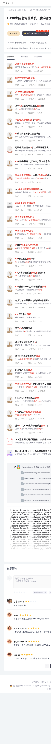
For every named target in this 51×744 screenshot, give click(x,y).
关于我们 (35, 682)
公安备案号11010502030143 (23, 686)
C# (25, 10)
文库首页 (10, 10)
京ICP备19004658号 (42, 686)
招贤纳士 (44, 682)
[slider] (19, 592)
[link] (10, 10)
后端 (19, 10)
